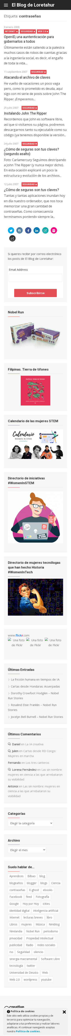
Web (45, 972)
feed (29, 897)
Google (14, 904)
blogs (43, 883)
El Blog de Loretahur (33, 5)
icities (46, 904)
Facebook (15, 897)
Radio (29, 945)
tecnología (16, 965)
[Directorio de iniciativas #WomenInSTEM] (35, 542)
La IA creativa (34, 744)
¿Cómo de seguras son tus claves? (31, 190)
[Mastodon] (12, 238)
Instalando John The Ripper (25, 113)
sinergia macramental (23, 959)
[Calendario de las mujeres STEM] (35, 458)
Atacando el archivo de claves (27, 77)
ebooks (47, 890)
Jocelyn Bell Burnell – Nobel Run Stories (37, 717)
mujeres (26, 924)
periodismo (51, 931)
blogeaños (16, 883)
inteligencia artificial (45, 910)
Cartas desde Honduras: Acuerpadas (35, 686)
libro (49, 917)
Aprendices (16, 876)
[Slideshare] (45, 230)
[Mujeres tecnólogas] (35, 614)
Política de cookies (28, 1031)
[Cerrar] (64, 1012)
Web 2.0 (42, 31)
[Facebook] (28, 230)
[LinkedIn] (37, 230)
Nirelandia (15, 931)
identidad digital (19, 910)
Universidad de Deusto (23, 972)
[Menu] (8, 5)
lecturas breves (33, 917)
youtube (46, 979)
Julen (15, 751)
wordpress (30, 979)
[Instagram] (19, 230)
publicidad (15, 945)
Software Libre (50, 959)
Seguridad (27, 31)
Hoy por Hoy (31, 904)
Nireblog (54, 924)
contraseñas (17, 890)
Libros (13, 924)
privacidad (15, 938)
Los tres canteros (37, 763)
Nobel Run (33, 931)
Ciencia (55, 883)
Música (40, 924)
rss (11, 952)
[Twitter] (11, 230)
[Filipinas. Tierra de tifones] (35, 404)
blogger (31, 883)
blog (42, 876)
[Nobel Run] (35, 349)
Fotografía (42, 897)
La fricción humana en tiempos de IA (35, 679)
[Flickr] (54, 230)
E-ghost (34, 890)
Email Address (18, 269)
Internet (10, 31)
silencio (38, 952)
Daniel (16, 744)
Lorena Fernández (24, 769)
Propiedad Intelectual (39, 938)
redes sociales (46, 945)
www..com (18, 635)
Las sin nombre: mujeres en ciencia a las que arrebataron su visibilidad (35, 774)
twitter (31, 965)
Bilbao (31, 876)
